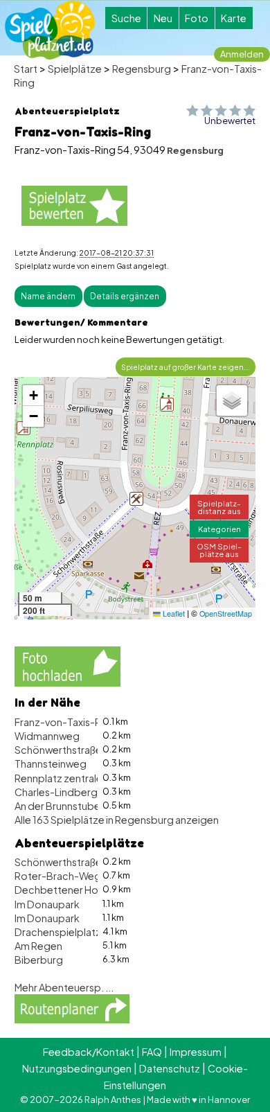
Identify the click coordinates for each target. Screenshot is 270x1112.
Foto (196, 18)
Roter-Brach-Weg (58, 876)
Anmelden (242, 54)
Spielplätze (75, 68)
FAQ (152, 1051)
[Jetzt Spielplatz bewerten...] (74, 205)
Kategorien (219, 528)
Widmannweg (47, 736)
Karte (233, 18)
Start (25, 68)
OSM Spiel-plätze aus (219, 549)
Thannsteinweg (51, 763)
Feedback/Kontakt (88, 1051)
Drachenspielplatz (58, 932)
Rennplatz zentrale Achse (74, 778)
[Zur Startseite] (50, 30)
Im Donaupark (47, 904)
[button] (23, 428)
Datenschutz (169, 1068)
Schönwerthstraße (58, 749)
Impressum (196, 1051)
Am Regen (38, 945)
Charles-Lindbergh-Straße (77, 792)
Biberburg (39, 959)
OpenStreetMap (225, 613)
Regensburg (141, 68)
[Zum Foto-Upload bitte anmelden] (67, 665)
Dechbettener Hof (59, 889)
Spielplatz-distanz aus (219, 506)
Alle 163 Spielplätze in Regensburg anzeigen (117, 819)
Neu (163, 18)
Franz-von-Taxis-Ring (65, 722)
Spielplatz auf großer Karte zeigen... (185, 366)
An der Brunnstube (57, 806)
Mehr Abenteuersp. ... (64, 987)
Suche (126, 18)
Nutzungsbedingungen (77, 1068)
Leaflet (173, 613)
